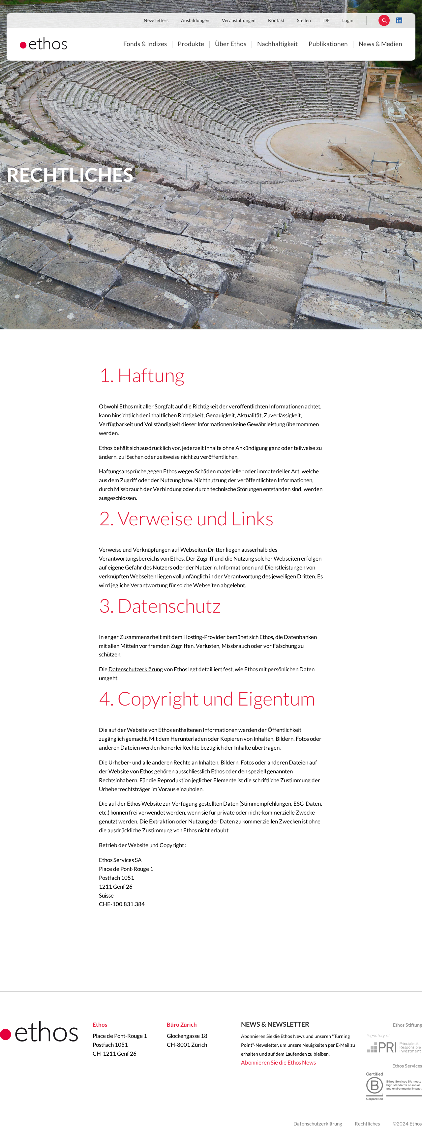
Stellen (304, 20)
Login (347, 20)
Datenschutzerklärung (135, 669)
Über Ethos (230, 44)
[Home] (43, 47)
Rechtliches (367, 1124)
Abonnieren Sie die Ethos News (278, 1063)
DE (326, 20)
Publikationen (328, 44)
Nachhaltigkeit (277, 44)
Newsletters (156, 20)
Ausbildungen (195, 20)
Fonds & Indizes (145, 44)
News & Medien (380, 44)
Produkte (191, 44)
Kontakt (276, 20)
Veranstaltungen (239, 20)
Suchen (384, 20)
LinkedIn (399, 20)
